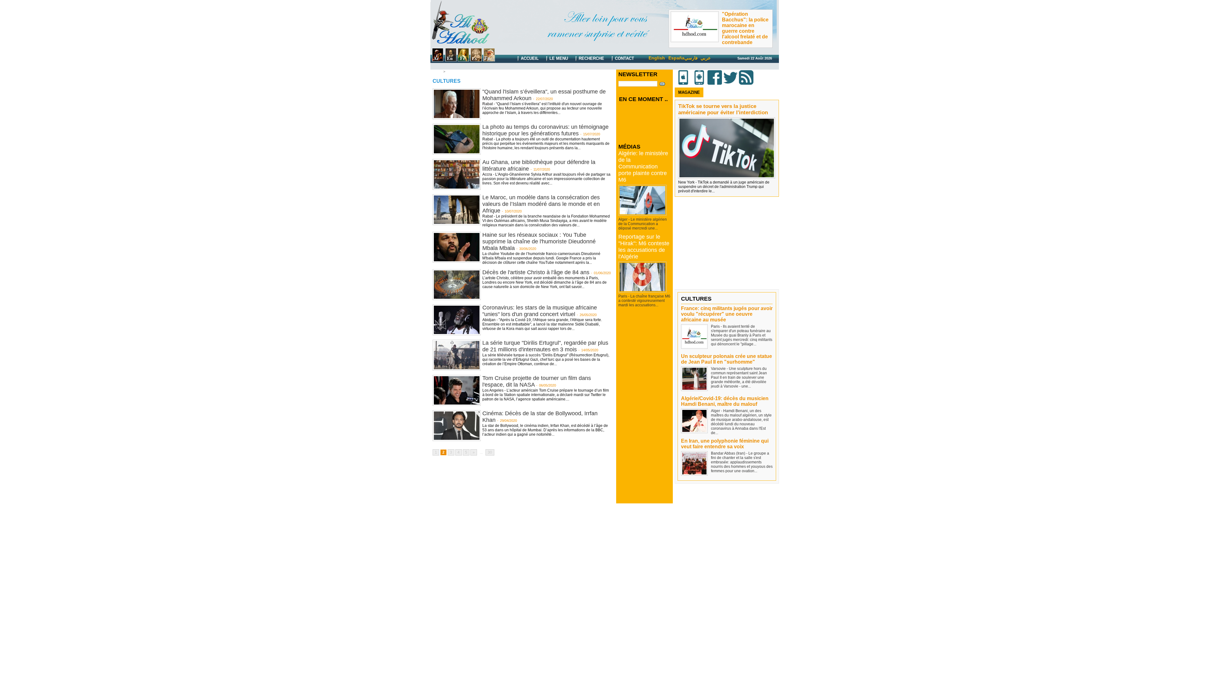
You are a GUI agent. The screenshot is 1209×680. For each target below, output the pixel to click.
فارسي (691, 58)
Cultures (453, 71)
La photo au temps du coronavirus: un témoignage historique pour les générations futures (545, 130)
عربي (705, 58)
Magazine (689, 92)
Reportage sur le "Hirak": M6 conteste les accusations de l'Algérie (643, 247)
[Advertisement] (645, 408)
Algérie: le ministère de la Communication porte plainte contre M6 (643, 166)
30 (490, 452)
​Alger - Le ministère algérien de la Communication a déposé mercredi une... (642, 223)
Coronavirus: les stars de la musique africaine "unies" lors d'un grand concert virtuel (539, 310)
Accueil (529, 58)
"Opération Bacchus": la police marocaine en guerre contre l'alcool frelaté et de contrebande (745, 28)
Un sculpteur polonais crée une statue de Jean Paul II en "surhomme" (726, 359)
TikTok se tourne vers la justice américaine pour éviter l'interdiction (723, 109)
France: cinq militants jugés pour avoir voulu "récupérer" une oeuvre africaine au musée (727, 314)
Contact (624, 58)
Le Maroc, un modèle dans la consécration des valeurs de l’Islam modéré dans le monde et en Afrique (541, 204)
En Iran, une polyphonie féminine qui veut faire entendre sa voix (725, 443)
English (657, 58)
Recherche (590, 58)
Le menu (558, 58)
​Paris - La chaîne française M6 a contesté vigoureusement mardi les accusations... (644, 300)
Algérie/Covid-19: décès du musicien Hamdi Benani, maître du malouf (725, 401)
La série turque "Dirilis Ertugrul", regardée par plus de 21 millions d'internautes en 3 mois (545, 346)
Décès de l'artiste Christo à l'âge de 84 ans (535, 272)
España (676, 58)
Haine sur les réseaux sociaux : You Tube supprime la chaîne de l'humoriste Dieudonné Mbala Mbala (539, 241)
